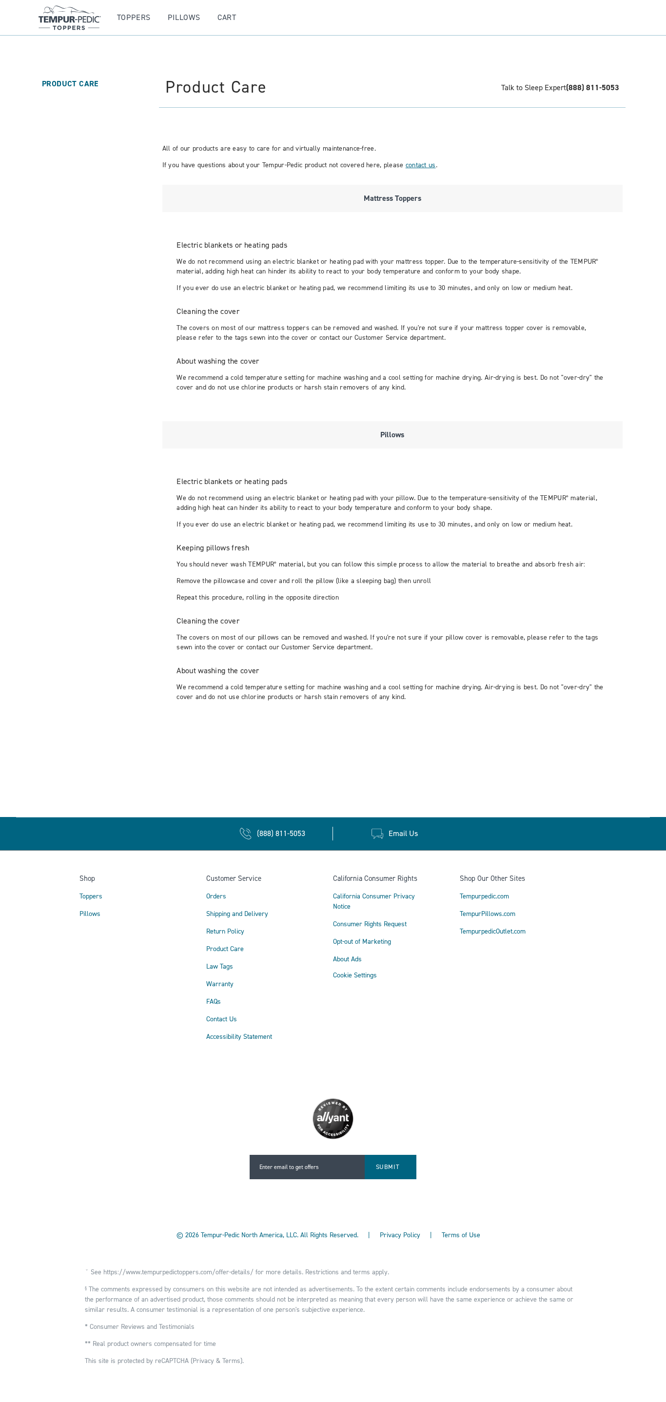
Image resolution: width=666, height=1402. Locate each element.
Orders (216, 896)
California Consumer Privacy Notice (374, 901)
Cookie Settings (355, 976)
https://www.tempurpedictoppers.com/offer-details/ (178, 1272)
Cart (226, 17)
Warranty (220, 984)
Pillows (184, 17)
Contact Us (221, 1019)
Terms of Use (461, 1235)
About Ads (347, 959)
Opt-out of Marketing (362, 941)
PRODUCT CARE (70, 83)
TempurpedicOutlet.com (493, 931)
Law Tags (219, 966)
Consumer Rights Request (370, 924)
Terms (231, 1360)
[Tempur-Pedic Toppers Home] (63, 17)
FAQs (213, 1001)
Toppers (134, 17)
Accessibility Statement (239, 1036)
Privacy (203, 1360)
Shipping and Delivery (237, 913)
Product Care (225, 949)
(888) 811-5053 (592, 87)
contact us (421, 165)
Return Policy (225, 931)
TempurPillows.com (487, 913)
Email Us (403, 833)
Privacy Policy (400, 1235)
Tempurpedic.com (484, 896)
